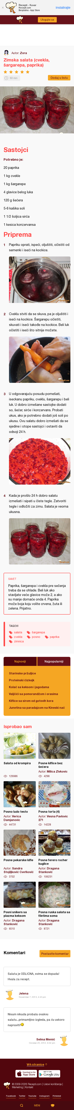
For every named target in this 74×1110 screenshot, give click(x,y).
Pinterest (57, 1096)
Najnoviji (20, 661)
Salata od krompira (20, 755)
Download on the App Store (26, 1073)
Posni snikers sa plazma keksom (20, 906)
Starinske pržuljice (22, 673)
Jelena (23, 993)
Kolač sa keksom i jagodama (29, 687)
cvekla (18, 636)
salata (18, 632)
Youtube (32, 1096)
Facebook (11, 1096)
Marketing (17, 1087)
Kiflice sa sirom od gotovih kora (31, 700)
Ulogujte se (47, 19)
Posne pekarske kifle (20, 854)
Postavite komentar (55, 953)
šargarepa (38, 632)
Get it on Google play (49, 1073)
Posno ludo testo (20, 803)
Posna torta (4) (54, 803)
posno (36, 636)
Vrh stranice (35, 1064)
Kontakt (29, 1087)
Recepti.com (7, 1085)
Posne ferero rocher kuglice (54, 854)
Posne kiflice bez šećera (54, 755)
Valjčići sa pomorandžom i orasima (33, 694)
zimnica (19, 641)
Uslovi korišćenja (52, 1084)
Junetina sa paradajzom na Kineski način (37, 707)
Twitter (22, 1096)
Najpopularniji (54, 661)
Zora (23, 53)
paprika (54, 636)
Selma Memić (45, 1039)
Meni (37, 1105)
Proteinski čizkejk (21, 680)
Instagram (44, 1096)
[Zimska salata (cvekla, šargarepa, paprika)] (39, 279)
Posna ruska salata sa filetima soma (54, 906)
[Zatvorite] (3, 8)
